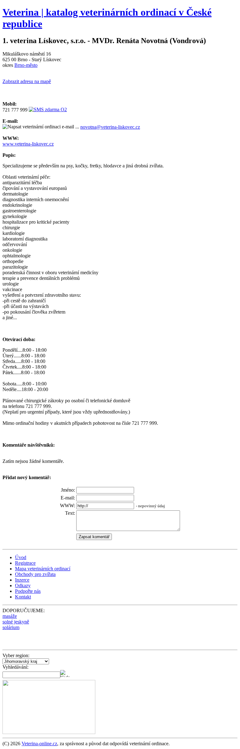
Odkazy (23, 585)
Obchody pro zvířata (35, 574)
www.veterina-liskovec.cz (28, 143)
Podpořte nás (28, 591)
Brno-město (26, 65)
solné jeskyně (15, 621)
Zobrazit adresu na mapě (26, 81)
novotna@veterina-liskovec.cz (110, 127)
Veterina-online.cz (39, 743)
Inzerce (22, 580)
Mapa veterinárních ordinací (42, 568)
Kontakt (23, 596)
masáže (9, 616)
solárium (10, 627)
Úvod (20, 557)
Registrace (25, 563)
